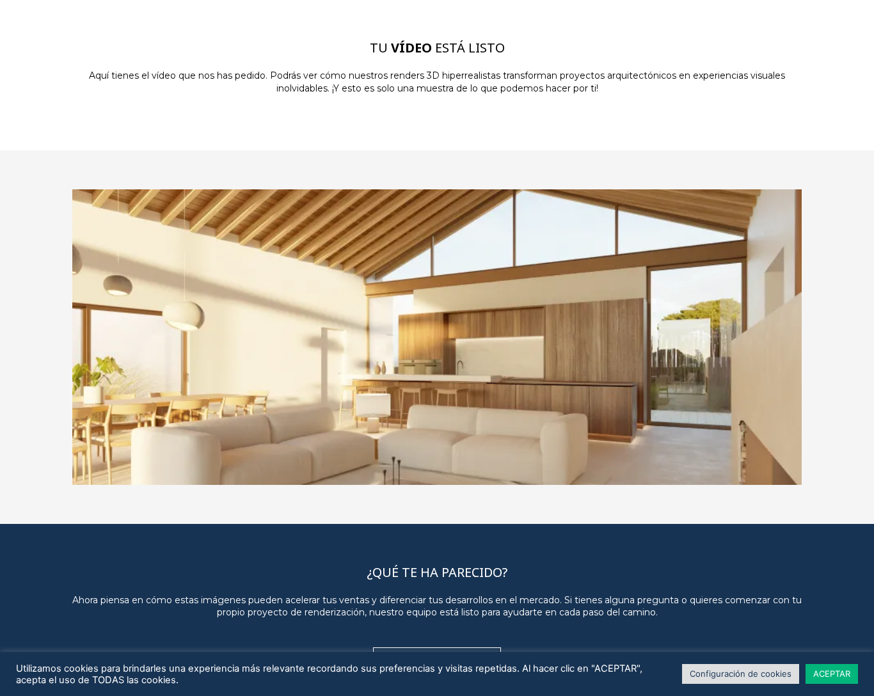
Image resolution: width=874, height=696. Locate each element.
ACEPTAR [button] (831, 673)
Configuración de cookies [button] (740, 673)
